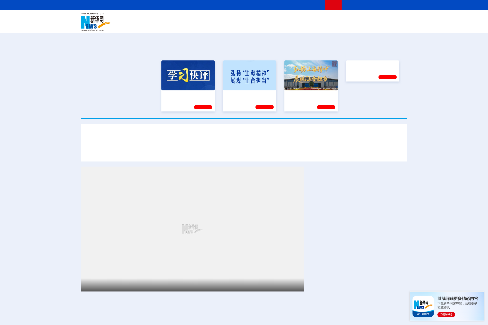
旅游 (283, 25)
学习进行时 (158, 18)
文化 (315, 18)
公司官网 (120, 21)
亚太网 (367, 25)
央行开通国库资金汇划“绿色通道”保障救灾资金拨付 (273, 152)
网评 (214, 18)
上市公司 (380, 25)
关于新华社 (197, 5)
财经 (206, 18)
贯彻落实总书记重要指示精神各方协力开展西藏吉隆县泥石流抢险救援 (160, 152)
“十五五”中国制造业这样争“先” (349, 283)
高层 (171, 18)
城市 (275, 25)
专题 (387, 152)
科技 (280, 18)
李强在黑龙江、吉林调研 (332, 190)
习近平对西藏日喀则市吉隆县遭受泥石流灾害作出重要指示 (244, 136)
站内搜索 (377, 5)
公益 (341, 25)
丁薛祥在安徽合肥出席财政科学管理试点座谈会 (352, 238)
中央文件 (396, 18)
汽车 (161, 25)
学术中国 (224, 25)
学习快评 (203, 107)
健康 (332, 18)
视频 (358, 18)
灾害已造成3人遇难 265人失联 (351, 152)
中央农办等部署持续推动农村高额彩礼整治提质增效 (357, 270)
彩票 (308, 25)
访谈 (349, 18)
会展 (300, 25)
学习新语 (264, 107)
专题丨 (316, 283)
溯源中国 (263, 25)
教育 (272, 18)
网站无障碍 (311, 5)
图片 (366, 18)
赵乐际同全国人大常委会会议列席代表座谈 (348, 206)
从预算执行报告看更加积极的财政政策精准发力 (352, 254)
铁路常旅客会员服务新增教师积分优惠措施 (348, 302)
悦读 (333, 25)
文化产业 (396, 25)
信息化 (195, 25)
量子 (297, 18)
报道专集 (388, 50)
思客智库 (244, 18)
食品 (169, 25)
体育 (306, 18)
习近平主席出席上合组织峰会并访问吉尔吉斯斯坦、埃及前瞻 (159, 285)
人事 (189, 18)
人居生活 (182, 25)
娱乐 (316, 25)
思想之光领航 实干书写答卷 (370, 94)
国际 (197, 18)
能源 (291, 25)
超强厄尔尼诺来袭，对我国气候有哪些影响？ (363, 315)
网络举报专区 (397, 5)
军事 (341, 18)
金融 (153, 25)
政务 (375, 18)
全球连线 (260, 18)
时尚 (325, 25)
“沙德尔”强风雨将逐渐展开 (333, 321)
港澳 (223, 18)
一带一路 (353, 25)
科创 (289, 18)
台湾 (232, 18)
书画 (323, 18)
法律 (384, 18)
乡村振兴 (240, 25)
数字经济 (209, 25)
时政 (180, 18)
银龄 (251, 25)
